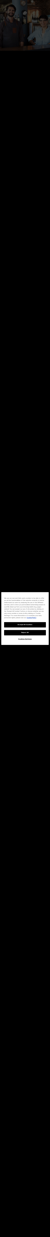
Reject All (25, 632)
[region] (25, 618)
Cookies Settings (25, 639)
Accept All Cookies (25, 624)
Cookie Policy (31, 618)
